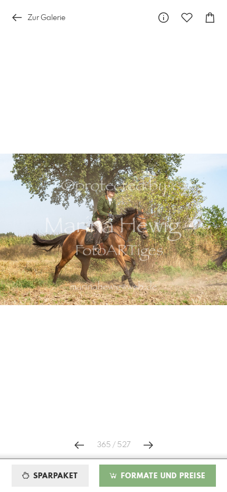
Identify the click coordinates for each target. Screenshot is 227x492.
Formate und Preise (161, 476)
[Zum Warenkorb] (210, 18)
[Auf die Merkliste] (187, 18)
